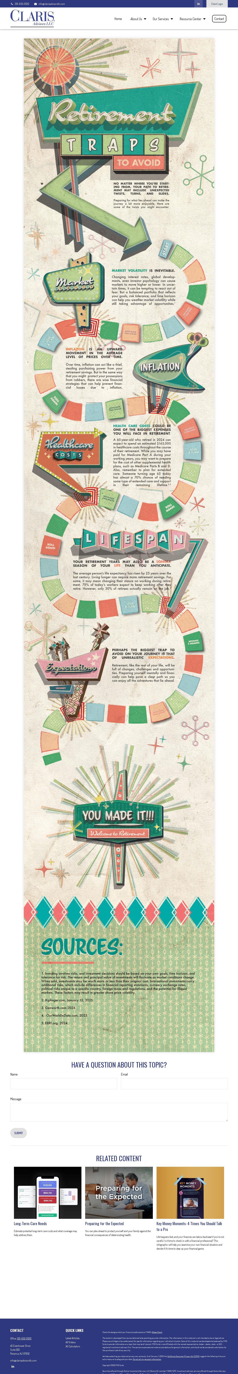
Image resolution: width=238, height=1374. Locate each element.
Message (15, 1099)
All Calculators (73, 1346)
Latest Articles (72, 1338)
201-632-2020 (22, 3)
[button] (118, 18)
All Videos (70, 1342)
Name (14, 1074)
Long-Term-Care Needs (30, 1223)
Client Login (217, 3)
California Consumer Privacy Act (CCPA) (183, 1356)
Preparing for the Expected (104, 1223)
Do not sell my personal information (147, 1359)
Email (124, 1074)
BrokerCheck (157, 1332)
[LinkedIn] (198, 3)
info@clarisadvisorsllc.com (51, 3)
